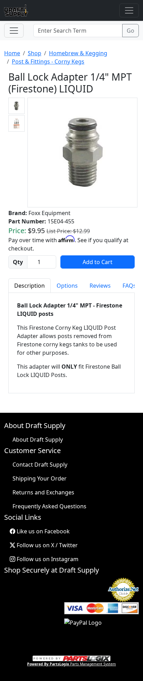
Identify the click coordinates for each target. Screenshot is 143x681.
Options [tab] (67, 285)
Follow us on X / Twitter (46, 545)
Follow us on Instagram (46, 559)
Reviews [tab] (100, 285)
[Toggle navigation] (129, 10)
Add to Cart (97, 262)
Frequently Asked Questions (49, 506)
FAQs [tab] (129, 285)
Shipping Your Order (39, 478)
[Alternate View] (16, 105)
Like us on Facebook (42, 531)
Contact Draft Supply (39, 464)
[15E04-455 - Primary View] (82, 152)
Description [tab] (29, 285)
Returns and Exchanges (43, 492)
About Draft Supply (37, 439)
